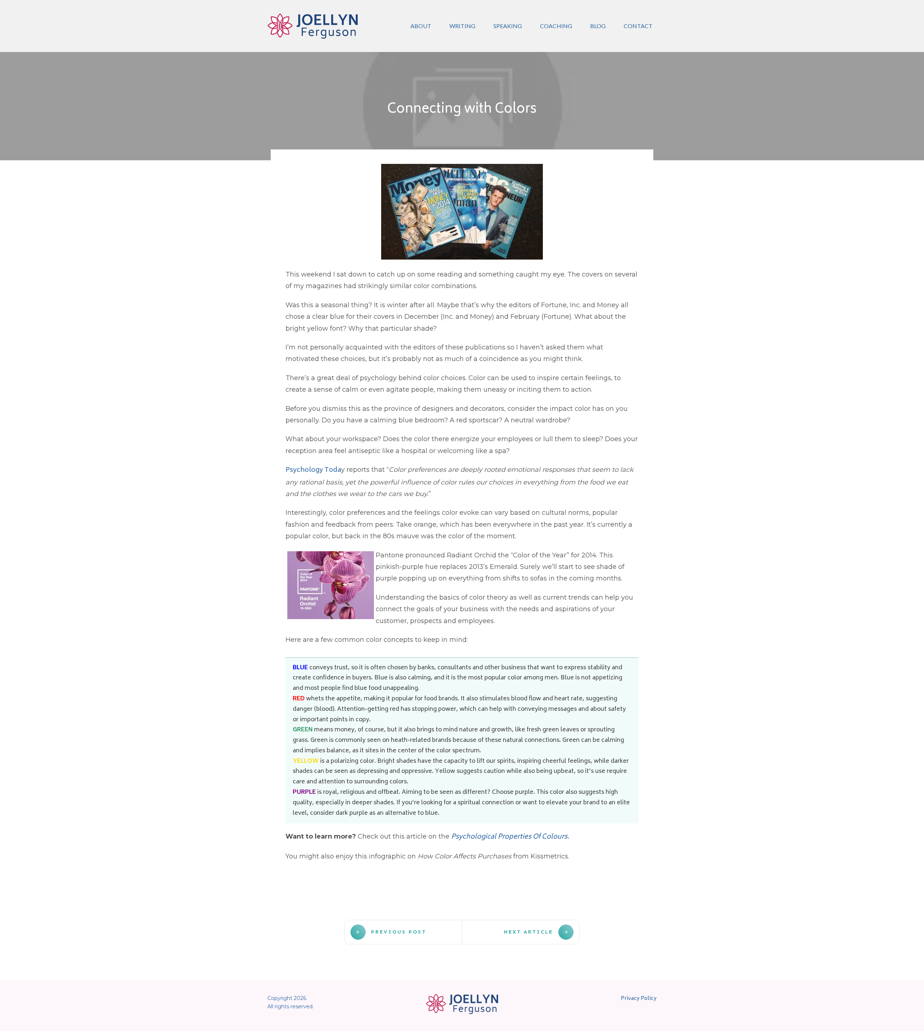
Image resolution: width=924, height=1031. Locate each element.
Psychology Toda (313, 470)
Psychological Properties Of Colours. (510, 837)
